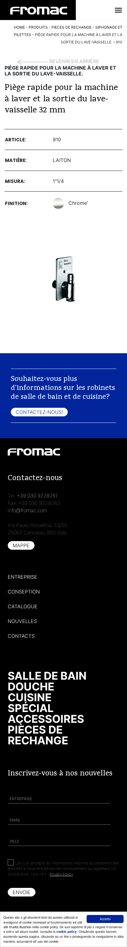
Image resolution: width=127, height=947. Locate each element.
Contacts (21, 636)
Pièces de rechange (38, 735)
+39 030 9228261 (37, 495)
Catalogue (23, 606)
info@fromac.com (27, 510)
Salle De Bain (47, 675)
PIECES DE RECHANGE (71, 27)
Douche (31, 686)
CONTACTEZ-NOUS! (39, 412)
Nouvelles (22, 621)
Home (19, 27)
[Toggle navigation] (118, 10)
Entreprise (22, 577)
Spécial (31, 708)
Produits (38, 27)
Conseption (24, 592)
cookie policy (66, 931)
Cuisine (29, 697)
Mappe (21, 545)
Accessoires (46, 718)
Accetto (105, 919)
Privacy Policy (61, 874)
